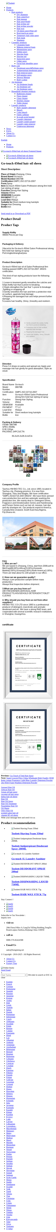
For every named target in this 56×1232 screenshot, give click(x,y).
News (8, 129)
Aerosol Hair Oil (8, 787)
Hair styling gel (23, 24)
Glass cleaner (22, 98)
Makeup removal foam (26, 47)
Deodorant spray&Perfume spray (30, 68)
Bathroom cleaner (24, 94)
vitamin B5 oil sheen (9, 815)
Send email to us (8, 213)
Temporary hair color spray (28, 35)
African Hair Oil (8, 790)
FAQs (8, 131)
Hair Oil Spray (7, 801)
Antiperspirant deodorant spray (29, 70)
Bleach (19, 110)
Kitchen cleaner (23, 101)
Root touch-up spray (25, 33)
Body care (15, 66)
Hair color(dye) (23, 17)
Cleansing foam (23, 45)
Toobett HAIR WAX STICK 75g (28, 894)
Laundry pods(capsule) (26, 122)
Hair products (17, 12)
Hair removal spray (24, 73)
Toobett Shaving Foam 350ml (27, 833)
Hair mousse (22, 19)
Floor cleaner (22, 96)
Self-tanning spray (24, 75)
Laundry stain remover (26, 124)
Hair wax (20, 28)
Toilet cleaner (22, 103)
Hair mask (21, 38)
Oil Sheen (5, 808)
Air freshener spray (24, 89)
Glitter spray (22, 61)
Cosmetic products (19, 42)
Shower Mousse (23, 77)
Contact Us (10, 136)
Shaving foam (22, 54)
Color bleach (22, 112)
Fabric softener (23, 115)
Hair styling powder (25, 26)
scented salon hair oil (9, 813)
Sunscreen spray (23, 59)
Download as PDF (22, 213)
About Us (10, 133)
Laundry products (18, 105)
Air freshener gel (23, 87)
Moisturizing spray (24, 49)
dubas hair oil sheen (9, 797)
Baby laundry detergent (26, 108)
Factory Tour (11, 963)
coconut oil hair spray (10, 794)
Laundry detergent (24, 119)
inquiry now (6, 917)
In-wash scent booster (26, 117)
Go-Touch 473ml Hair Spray (22, 776)
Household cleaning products (23, 91)
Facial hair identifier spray (27, 63)
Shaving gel (21, 56)
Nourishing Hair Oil (9, 806)
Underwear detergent (25, 126)
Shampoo (20, 40)
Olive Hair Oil (7, 811)
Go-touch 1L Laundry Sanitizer (28, 858)
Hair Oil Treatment (9, 804)
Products (9, 10)
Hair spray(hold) (23, 21)
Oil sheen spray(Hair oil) (27, 31)
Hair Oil (4, 799)
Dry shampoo (22, 14)
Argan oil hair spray (9, 792)
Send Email (6, 970)
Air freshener (16, 82)
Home (8, 7)
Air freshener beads (25, 84)
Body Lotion (22, 80)
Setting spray (22, 52)
